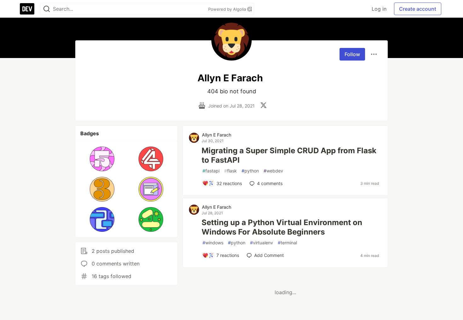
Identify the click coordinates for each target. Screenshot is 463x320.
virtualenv (261, 242)
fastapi (211, 170)
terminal (287, 242)
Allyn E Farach (216, 134)
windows (213, 242)
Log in (379, 9)
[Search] (46, 9)
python (250, 170)
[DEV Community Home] (27, 9)
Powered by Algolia (227, 9)
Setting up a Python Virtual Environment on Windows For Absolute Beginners (282, 227)
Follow (352, 54)
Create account (417, 9)
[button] (102, 159)
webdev (273, 170)
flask (230, 170)
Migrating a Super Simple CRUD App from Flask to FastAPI (289, 155)
